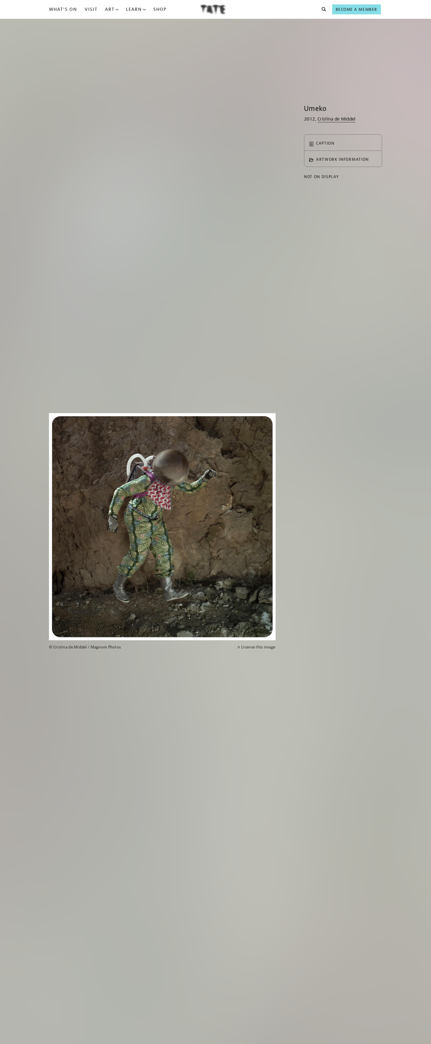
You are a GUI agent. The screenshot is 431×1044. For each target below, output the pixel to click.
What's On (63, 9)
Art (110, 9)
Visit (91, 9)
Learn (134, 9)
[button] (322, 9)
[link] (140, 647)
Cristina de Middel (337, 119)
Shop (160, 9)
